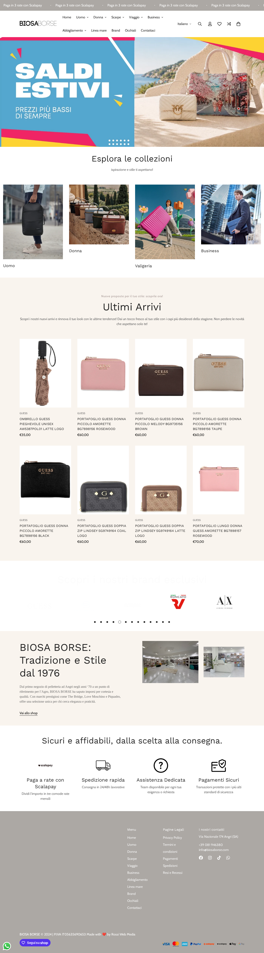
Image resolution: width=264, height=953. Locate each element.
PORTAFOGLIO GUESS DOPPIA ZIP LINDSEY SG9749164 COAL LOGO (101, 531)
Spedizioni (170, 866)
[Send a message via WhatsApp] (7, 946)
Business (154, 17)
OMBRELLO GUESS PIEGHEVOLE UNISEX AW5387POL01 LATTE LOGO (42, 424)
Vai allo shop (29, 713)
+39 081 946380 (211, 845)
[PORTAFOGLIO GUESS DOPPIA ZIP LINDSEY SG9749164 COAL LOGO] (103, 480)
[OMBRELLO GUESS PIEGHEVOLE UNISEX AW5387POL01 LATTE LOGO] (45, 373)
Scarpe (116, 17)
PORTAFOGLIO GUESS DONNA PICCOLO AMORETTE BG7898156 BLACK (44, 531)
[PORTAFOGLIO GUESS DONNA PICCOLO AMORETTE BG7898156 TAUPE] (218, 373)
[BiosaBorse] (38, 24)
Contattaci (148, 30)
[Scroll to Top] (256, 930)
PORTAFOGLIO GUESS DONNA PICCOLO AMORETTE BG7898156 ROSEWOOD (101, 424)
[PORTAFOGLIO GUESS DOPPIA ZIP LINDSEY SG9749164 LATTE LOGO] (161, 480)
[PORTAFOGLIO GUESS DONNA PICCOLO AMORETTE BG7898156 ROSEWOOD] (103, 373)
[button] (238, 24)
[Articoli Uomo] (33, 222)
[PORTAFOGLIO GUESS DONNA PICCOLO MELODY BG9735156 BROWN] (161, 373)
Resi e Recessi (172, 873)
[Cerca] (199, 23)
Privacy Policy (172, 838)
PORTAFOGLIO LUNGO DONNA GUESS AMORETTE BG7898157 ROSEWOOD (217, 531)
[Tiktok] (219, 858)
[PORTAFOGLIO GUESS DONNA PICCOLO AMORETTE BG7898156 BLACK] (45, 480)
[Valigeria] (165, 222)
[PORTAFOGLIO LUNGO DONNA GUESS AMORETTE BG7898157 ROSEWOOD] (218, 480)
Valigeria (143, 265)
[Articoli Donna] (99, 214)
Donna (98, 17)
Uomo (80, 17)
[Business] (231, 214)
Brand (116, 30)
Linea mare (99, 30)
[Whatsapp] (228, 858)
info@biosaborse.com (214, 850)
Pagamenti (170, 859)
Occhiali (130, 30)
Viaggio (134, 17)
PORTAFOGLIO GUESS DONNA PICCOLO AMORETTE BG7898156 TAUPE (217, 424)
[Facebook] (201, 858)
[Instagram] (210, 858)
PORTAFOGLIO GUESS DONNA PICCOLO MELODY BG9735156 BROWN (159, 424)
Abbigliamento (72, 30)
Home (66, 17)
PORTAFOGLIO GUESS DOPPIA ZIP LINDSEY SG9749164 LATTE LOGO (160, 531)
